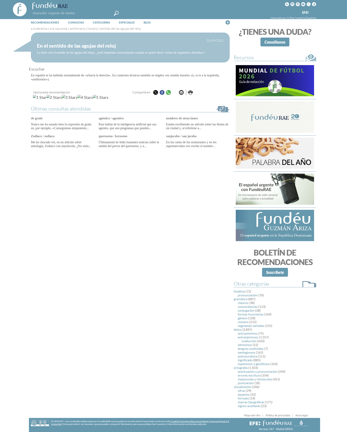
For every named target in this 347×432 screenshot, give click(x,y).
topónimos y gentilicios (254, 364)
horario (93, 29)
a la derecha (39, 29)
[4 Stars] (85, 97)
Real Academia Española (302, 17)
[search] (116, 13)
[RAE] (313, 12)
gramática (240, 299)
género (242, 318)
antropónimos (247, 333)
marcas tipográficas (251, 402)
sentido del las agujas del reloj (120, 29)
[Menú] (228, 22)
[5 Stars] (100, 97)
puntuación (246, 383)
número (243, 322)
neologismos (246, 352)
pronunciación (248, 295)
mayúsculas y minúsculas (255, 379)
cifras (241, 390)
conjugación (246, 310)
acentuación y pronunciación (257, 371)
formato (243, 398)
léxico (238, 329)
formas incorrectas (250, 314)
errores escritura (249, 375)
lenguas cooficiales (250, 348)
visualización (242, 387)
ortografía (241, 368)
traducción (249, 341)
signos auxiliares (249, 406)
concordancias (248, 306)
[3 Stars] (70, 97)
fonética (239, 291)
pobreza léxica (247, 356)
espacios (244, 394)
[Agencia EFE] (305, 13)
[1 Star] (40, 97)
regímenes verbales (251, 326)
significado (245, 360)
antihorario (77, 29)
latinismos (245, 345)
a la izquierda (58, 29)
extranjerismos (248, 337)
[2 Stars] (54, 97)
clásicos (243, 303)
